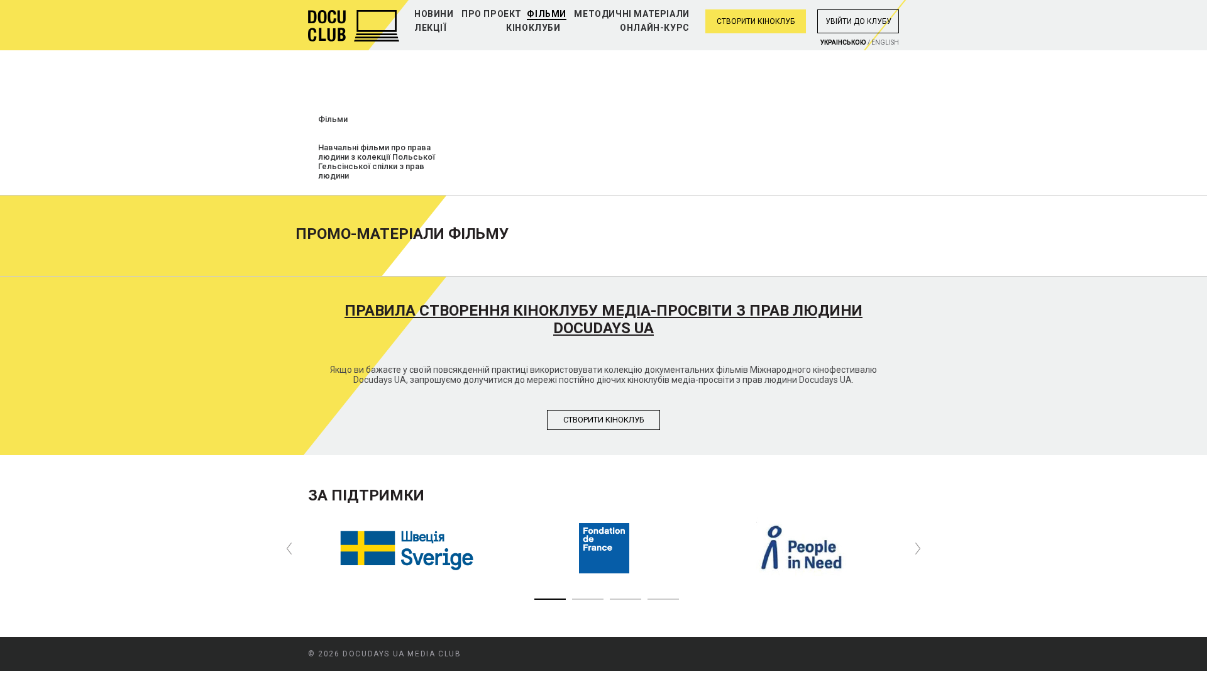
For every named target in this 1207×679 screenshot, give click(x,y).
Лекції (430, 28)
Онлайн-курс (655, 28)
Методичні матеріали (631, 14)
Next (918, 549)
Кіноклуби (533, 28)
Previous (289, 549)
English (885, 42)
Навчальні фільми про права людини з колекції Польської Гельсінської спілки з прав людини (376, 161)
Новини (434, 14)
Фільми (546, 14)
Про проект (491, 14)
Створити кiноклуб (603, 419)
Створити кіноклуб (756, 21)
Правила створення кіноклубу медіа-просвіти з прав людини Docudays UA (603, 319)
